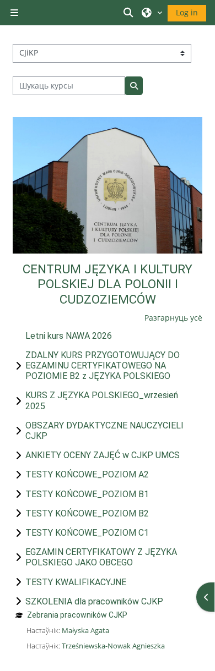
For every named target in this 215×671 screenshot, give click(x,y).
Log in (187, 12)
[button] (130, 13)
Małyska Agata (85, 630)
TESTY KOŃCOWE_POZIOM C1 (87, 532)
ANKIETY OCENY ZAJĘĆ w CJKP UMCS (102, 455)
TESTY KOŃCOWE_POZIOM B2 (87, 513)
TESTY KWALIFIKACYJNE (75, 582)
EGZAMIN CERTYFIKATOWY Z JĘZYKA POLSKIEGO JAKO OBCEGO (101, 557)
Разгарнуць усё (173, 317)
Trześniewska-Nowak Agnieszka (113, 646)
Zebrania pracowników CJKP (77, 614)
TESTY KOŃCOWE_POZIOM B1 (87, 494)
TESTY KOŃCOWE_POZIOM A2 (87, 474)
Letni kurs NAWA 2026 (68, 336)
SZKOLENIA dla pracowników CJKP (94, 601)
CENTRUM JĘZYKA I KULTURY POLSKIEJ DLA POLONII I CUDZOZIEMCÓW (107, 284)
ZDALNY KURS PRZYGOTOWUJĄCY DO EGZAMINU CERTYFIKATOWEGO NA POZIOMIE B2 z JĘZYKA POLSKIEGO (102, 365)
